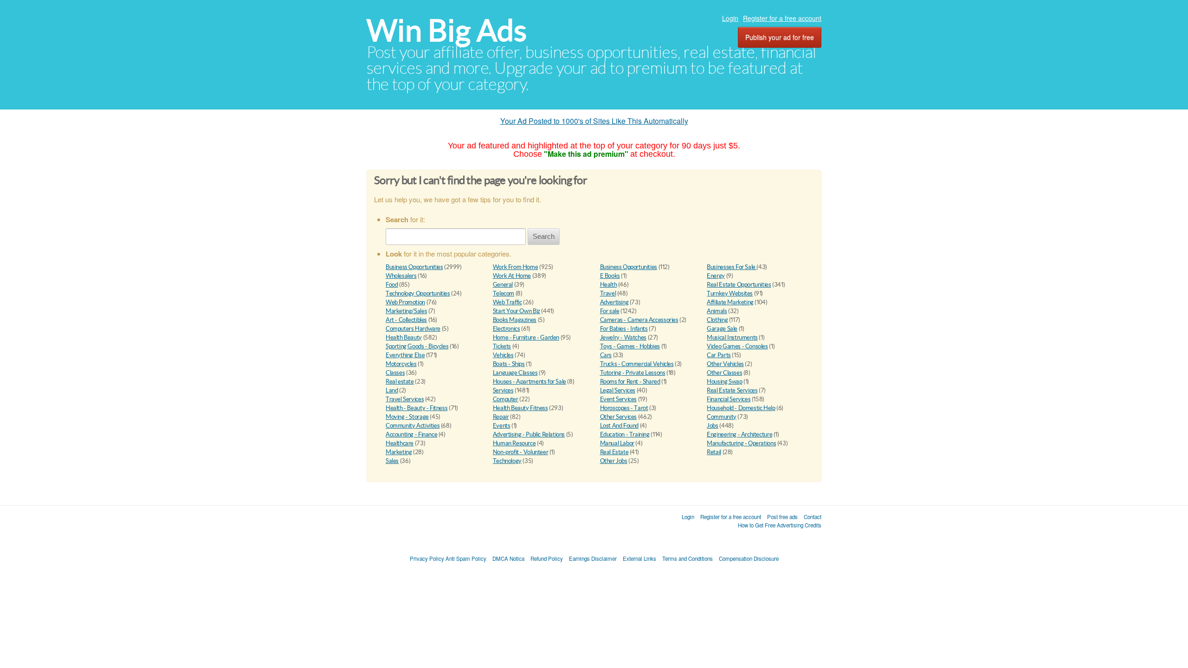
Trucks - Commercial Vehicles (637, 363)
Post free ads (782, 516)
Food (392, 284)
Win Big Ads (447, 30)
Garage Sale (722, 328)
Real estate (400, 381)
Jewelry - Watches (623, 337)
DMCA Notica (508, 558)
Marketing (399, 452)
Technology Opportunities (418, 293)
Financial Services (728, 399)
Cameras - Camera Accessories (639, 319)
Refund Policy (546, 558)
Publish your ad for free (779, 37)
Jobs (712, 425)
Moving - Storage (407, 416)
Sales (392, 460)
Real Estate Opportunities (739, 284)
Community (721, 416)
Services (503, 390)
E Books (610, 275)
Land (392, 390)
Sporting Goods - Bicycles (417, 346)
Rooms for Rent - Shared (630, 381)
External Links (639, 558)
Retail (714, 452)
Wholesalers (401, 275)
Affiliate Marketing (730, 302)
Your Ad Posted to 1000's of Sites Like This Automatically (594, 121)
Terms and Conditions (687, 558)
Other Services (618, 416)
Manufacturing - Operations (741, 443)
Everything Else (405, 355)
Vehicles (503, 355)
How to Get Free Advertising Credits (779, 525)
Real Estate (614, 452)
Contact (812, 516)
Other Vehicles (725, 363)
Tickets (502, 346)
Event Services (618, 399)
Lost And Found (619, 425)
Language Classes (515, 372)
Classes (395, 372)
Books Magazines (514, 319)
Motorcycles (401, 363)
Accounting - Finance (411, 434)
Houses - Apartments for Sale (529, 381)
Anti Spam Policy (466, 558)
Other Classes (724, 372)
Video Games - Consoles (737, 346)
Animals (717, 311)
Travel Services (405, 399)
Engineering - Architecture (739, 434)
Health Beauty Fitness (520, 408)
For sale (610, 311)
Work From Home (515, 266)
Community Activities (412, 425)
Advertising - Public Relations (529, 434)
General (503, 284)
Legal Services (618, 390)
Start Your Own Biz (516, 311)
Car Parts (719, 355)
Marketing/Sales (406, 311)
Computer (505, 399)
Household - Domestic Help (741, 408)
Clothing (717, 319)
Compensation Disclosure (749, 558)
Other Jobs (613, 460)
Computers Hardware (413, 328)
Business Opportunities (414, 266)
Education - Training (625, 434)
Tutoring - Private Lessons (632, 372)
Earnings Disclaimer (593, 558)
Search (544, 236)
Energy (716, 275)
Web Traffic (507, 302)
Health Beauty (404, 337)
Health (608, 284)
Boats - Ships (509, 363)
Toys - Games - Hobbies (630, 346)
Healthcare (399, 443)
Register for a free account (782, 18)
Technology (507, 460)
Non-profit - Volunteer (520, 452)
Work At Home (512, 275)
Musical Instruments (732, 337)
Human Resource (514, 443)
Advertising (614, 302)
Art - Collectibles (406, 319)
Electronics (506, 328)
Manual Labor (617, 443)
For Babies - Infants (624, 328)
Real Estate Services (732, 390)
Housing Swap (724, 381)
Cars (606, 355)
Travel (608, 293)
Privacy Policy (427, 558)
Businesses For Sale (731, 266)
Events (501, 425)
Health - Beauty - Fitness (416, 408)
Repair (501, 416)
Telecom (503, 293)
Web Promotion (405, 302)
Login (730, 18)
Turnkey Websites (730, 293)
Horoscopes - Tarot (624, 408)
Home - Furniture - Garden (526, 337)
